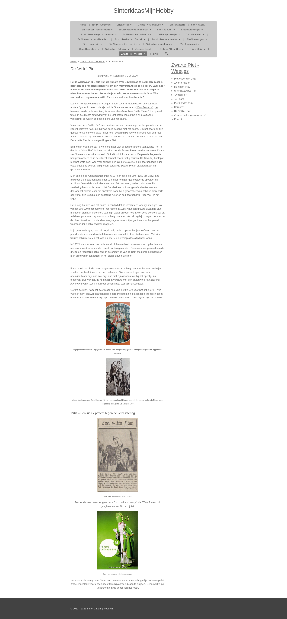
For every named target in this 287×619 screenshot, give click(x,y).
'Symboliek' (180, 94)
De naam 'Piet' (182, 86)
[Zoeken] (166, 53)
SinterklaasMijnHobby (143, 10)
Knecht (178, 119)
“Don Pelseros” (144, 107)
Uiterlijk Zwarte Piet (185, 90)
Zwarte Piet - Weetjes (92, 61)
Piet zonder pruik (183, 103)
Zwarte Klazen (182, 82)
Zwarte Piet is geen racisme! (190, 115)
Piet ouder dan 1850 (185, 78)
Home (73, 61)
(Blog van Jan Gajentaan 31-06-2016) (118, 75)
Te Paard (179, 99)
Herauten (179, 107)
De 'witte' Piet (115, 61)
